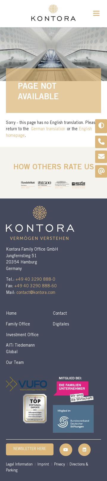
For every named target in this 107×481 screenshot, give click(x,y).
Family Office (18, 324)
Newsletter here (29, 449)
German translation (48, 129)
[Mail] (101, 171)
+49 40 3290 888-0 (35, 280)
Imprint (43, 464)
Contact (60, 314)
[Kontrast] (101, 126)
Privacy (59, 464)
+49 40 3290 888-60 (35, 286)
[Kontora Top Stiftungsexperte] (35, 408)
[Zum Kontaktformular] (101, 156)
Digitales (61, 324)
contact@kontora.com (35, 293)
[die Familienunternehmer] (73, 389)
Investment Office (22, 335)
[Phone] (101, 142)
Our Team (15, 363)
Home (11, 314)
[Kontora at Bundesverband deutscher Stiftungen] (73, 419)
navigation (96, 13)
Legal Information (19, 464)
